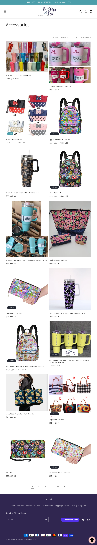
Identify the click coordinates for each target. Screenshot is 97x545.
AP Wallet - (9, 473)
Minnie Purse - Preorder (14, 139)
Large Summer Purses (56, 420)
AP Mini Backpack (55, 193)
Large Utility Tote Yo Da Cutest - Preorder (20, 414)
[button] (5, 11)
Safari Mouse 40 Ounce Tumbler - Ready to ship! (22, 193)
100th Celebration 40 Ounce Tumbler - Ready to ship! (67, 313)
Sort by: (55, 37)
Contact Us (30, 506)
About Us (20, 506)
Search (12, 506)
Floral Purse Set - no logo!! (58, 260)
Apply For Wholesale (45, 506)
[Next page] (64, 486)
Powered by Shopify (30, 539)
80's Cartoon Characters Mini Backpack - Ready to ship (25, 366)
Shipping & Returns (62, 506)
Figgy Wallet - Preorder (14, 313)
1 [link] (32, 487)
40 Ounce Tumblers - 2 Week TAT (60, 86)
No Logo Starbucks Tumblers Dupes (18, 75)
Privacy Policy (77, 506)
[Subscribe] (45, 519)
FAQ (85, 506)
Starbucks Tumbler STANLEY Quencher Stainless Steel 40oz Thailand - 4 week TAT (69, 361)
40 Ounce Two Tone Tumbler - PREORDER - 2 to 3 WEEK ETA (26, 260)
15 (58, 487)
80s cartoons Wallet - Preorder (59, 473)
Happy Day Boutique (17, 539)
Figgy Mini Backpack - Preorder (59, 140)
